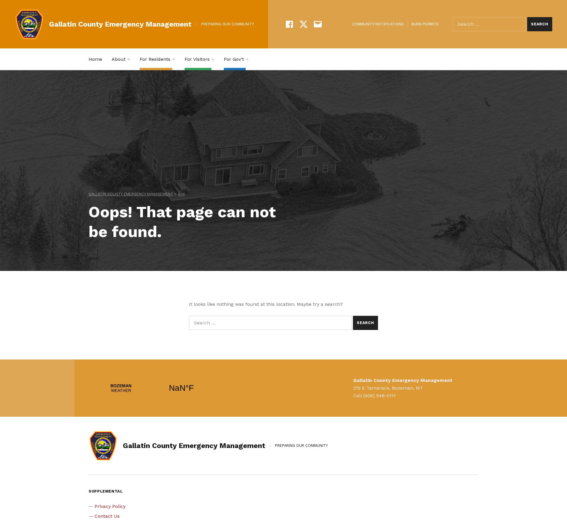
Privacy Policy (110, 506)
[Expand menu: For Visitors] (212, 59)
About (119, 59)
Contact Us (107, 516)
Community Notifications (378, 24)
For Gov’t (234, 59)
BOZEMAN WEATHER (151, 388)
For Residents (155, 59)
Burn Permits (425, 24)
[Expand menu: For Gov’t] (247, 59)
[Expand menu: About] (128, 59)
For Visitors (197, 59)
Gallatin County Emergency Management (120, 24)
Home (95, 59)
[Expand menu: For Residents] (173, 59)
